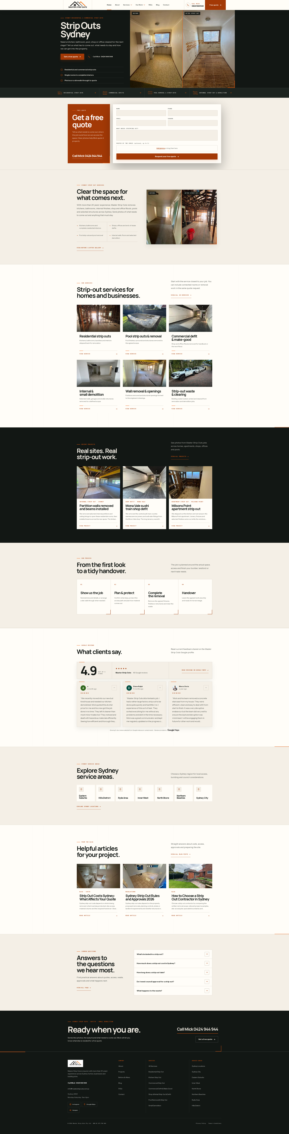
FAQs (150, 5)
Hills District (197, 1106)
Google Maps (91, 1104)
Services (126, 5)
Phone (170, 108)
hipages (75, 1110)
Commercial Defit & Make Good (162, 1089)
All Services (154, 1066)
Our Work (139, 5)
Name (118, 108)
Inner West (197, 1083)
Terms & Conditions (214, 1123)
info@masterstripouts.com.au (78, 1089)
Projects (122, 1072)
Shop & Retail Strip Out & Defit (161, 1094)
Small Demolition (156, 1106)
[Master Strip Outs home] (77, 5)
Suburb (170, 118)
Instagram (75, 1104)
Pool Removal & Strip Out (159, 1100)
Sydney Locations (199, 1066)
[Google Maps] (173, 730)
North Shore (197, 1089)
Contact (166, 5)
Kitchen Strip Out (156, 1077)
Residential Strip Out (157, 1072)
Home (109, 5)
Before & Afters (125, 1077)
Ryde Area (197, 1100)
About (117, 5)
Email (118, 118)
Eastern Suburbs (199, 1077)
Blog (157, 5)
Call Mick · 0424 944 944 (77, 1083)
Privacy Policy (201, 1123)
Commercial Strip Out (158, 1083)
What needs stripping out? (127, 128)
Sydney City (197, 1072)
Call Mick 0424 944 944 (197, 1029)
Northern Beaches (200, 1094)
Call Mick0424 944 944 (87, 156)
